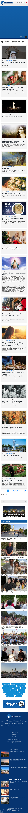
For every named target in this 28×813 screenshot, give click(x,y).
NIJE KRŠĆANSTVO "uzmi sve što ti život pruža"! (17, 798)
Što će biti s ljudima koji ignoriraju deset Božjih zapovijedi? (18, 782)
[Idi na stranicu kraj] (2, 493)
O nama (14, 734)
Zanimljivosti (9, 244)
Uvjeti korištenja (14, 737)
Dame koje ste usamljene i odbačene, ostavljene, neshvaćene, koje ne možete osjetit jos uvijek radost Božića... (13, 344)
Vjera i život (18, 696)
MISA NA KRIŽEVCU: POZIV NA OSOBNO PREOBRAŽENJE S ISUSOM (14, 662)
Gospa (14, 686)
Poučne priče (9, 166)
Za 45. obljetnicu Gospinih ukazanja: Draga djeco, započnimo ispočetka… (18, 760)
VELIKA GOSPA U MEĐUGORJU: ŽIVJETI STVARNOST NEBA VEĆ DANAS (14, 539)
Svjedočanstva (9, 216)
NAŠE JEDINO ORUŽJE (14, 789)
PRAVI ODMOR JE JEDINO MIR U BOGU (17, 751)
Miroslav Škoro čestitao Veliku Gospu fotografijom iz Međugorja (12, 558)
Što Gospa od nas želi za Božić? (11, 455)
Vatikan (14, 692)
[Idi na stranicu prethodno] (4, 491)
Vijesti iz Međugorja (10, 694)
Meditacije (8, 425)
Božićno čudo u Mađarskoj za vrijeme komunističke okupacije (12, 219)
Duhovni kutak (9, 60)
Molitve (8, 191)
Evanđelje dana (22, 684)
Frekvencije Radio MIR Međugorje (14, 741)
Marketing (14, 736)
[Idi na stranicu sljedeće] (25, 491)
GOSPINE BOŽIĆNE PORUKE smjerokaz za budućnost (14, 273)
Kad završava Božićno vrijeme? (11, 247)
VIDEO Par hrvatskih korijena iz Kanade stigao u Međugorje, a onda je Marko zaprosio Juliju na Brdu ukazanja (12, 627)
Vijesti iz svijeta (9, 311)
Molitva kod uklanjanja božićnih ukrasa (13, 193)
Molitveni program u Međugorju (14, 739)
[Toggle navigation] (26, 37)
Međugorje (12, 688)
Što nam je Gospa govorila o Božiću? (12, 116)
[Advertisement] (14, 20)
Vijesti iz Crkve (21, 692)
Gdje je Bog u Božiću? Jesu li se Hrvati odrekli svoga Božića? (12, 88)
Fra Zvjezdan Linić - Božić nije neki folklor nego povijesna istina (12, 480)
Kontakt (14, 742)
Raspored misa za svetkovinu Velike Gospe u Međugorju (13, 610)
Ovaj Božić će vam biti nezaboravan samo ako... (13, 63)
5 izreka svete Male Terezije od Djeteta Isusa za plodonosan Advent (13, 141)
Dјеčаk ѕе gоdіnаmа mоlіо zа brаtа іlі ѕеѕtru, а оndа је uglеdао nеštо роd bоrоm (13, 314)
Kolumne (8, 85)
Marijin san (5, 168)
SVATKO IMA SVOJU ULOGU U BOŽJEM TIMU (18, 767)
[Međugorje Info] (7, 2)
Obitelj (24, 688)
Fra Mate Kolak (7, 686)
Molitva (18, 688)
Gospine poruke (21, 686)
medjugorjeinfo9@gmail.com (15, 810)
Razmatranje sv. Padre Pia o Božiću (12, 401)
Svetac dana (21, 690)
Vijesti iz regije (20, 694)
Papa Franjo (7, 690)
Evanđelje (14, 684)
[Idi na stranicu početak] (2, 491)
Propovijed (14, 690)
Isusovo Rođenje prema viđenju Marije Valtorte (13, 373)
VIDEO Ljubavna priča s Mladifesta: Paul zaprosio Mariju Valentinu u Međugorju (13, 575)
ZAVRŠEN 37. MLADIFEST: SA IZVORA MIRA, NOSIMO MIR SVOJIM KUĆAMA (13, 645)
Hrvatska (5, 688)
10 (23, 490)
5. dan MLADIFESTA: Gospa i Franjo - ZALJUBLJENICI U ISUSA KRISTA (13, 679)
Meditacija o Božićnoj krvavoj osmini (12, 427)
